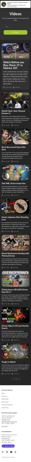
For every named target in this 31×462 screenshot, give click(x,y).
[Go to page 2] (19, 378)
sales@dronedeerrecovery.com (9, 421)
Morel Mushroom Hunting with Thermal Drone (15, 254)
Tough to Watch (9, 362)
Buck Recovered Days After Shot (14, 148)
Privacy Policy (5, 402)
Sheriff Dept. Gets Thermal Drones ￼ (13, 112)
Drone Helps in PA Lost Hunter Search (15, 327)
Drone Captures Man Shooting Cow (15, 218)
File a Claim (4, 426)
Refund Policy (5, 399)
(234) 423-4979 (6, 419)
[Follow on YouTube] (11, 452)
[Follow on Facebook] (3, 452)
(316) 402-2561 (6, 438)
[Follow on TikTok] (15, 452)
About (3, 393)
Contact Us (4, 396)
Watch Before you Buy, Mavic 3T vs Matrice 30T (13, 65)
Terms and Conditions (7, 404)
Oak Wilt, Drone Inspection (14, 183)
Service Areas (5, 407)
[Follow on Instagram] (7, 452)
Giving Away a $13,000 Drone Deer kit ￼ (15, 290)
